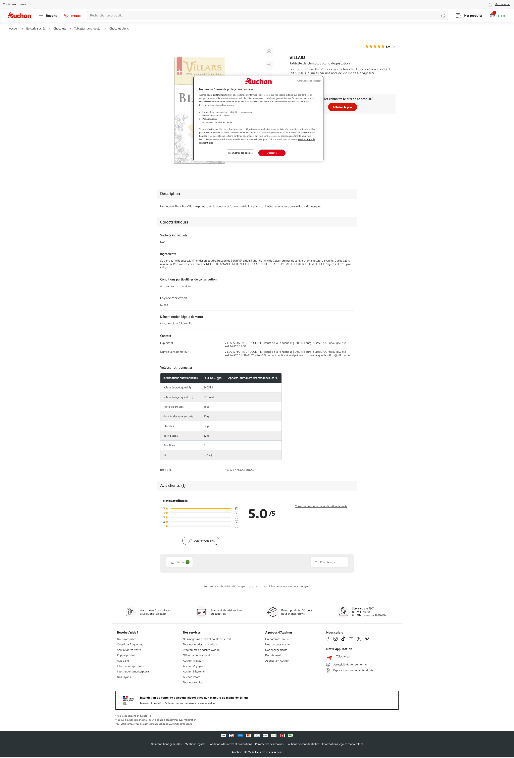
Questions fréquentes (130, 644)
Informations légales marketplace (342, 744)
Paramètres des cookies (240, 152)
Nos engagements (276, 650)
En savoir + (297, 79)
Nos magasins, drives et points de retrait (207, 639)
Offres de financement (196, 655)
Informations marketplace (133, 671)
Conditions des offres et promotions (230, 744)
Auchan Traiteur (193, 660)
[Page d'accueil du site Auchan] (20, 15)
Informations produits (130, 666)
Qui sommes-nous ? (277, 639)
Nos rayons (124, 677)
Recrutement (273, 655)
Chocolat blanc (119, 29)
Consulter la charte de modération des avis (321, 506)
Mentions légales (195, 744)
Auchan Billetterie (194, 671)
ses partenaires (216, 94)
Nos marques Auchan (278, 644)
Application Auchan (277, 660)
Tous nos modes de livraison (200, 644)
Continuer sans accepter (309, 80)
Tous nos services (193, 682)
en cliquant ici (144, 715)
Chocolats (59, 29)
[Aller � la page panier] (497, 15)
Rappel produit (126, 655)
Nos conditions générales (166, 744)
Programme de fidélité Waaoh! (201, 650)
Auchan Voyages (193, 666)
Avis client (123, 660)
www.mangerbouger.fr (180, 723)
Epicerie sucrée (35, 29)
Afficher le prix (342, 107)
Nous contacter (126, 639)
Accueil (13, 29)
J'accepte (271, 152)
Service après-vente (129, 650)
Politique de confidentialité (303, 744)
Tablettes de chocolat (87, 29)
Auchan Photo (191, 677)
